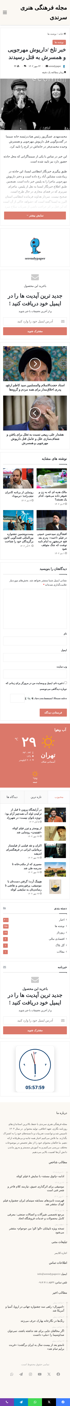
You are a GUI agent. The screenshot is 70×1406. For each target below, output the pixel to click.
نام (65, 633)
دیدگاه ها (12, 796)
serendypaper (55, 66)
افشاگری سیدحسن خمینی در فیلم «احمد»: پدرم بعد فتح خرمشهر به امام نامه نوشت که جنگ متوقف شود (52, 541)
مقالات (61, 951)
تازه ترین (36, 796)
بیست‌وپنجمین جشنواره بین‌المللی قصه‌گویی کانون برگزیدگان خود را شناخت (18, 538)
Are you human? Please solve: (50, 698)
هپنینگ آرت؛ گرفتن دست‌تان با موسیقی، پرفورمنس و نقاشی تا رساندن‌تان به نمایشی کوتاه (23, 885)
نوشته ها (52, 33)
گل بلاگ (60, 945)
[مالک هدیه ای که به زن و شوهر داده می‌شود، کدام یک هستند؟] (52, 478)
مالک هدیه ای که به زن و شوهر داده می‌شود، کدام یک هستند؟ (52, 496)
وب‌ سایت (62, 666)
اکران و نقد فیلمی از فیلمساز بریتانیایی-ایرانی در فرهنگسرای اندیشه (24, 849)
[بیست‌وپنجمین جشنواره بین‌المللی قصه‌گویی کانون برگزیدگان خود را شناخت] (18, 520)
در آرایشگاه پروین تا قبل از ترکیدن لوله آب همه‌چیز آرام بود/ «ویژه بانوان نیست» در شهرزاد (23, 813)
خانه (61, 33)
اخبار (62, 919)
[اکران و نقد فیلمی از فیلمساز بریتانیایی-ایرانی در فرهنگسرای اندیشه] (55, 851)
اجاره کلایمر (60, 1253)
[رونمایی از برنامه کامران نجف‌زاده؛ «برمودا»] (18, 478)
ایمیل (64, 650)
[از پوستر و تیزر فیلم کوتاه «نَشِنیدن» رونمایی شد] (55, 833)
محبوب (59, 796)
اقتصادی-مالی (57, 938)
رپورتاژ (61, 932)
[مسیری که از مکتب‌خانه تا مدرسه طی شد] (55, 869)
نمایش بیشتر (36, 215)
